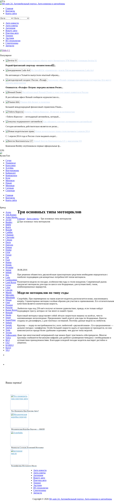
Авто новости (12, 23)
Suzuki (9, 325)
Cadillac (9, 232)
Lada (8, 277)
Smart (8, 317)
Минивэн (10, 180)
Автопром (10, 28)
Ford (8, 260)
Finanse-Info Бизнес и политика (35, 102)
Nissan (9, 300)
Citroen (9, 240)
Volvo (8, 337)
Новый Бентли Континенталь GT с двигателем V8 (58, 141)
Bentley (9, 222)
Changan (9, 235)
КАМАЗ (9, 345)
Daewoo (9, 245)
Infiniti (8, 272)
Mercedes (10, 295)
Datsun (9, 247)
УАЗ (7, 350)
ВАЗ (8, 340)
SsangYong (11, 320)
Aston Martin (11, 217)
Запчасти (10, 45)
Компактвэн (11, 175)
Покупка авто (12, 33)
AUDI (8, 220)
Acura (8, 212)
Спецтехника (12, 43)
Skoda (8, 315)
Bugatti (9, 230)
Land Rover (11, 282)
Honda (9, 265)
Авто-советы (12, 25)
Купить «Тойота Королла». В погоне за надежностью (49, 112)
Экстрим (10, 38)
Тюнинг (9, 35)
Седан (8, 160)
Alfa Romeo (11, 215)
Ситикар (10, 188)
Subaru (9, 322)
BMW (8, 225)
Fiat (7, 257)
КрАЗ (8, 347)
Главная (9, 8)
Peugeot (9, 305)
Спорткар (10, 190)
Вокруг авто (11, 30)
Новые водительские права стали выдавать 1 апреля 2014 (62, 131)
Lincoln (9, 290)
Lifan (8, 287)
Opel (8, 302)
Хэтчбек (9, 168)
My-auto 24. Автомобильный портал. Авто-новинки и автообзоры (80, 499)
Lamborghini (11, 280)
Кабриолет (11, 173)
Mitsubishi (10, 297)
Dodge (9, 250)
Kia (7, 275)
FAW (8, 252)
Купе (8, 178)
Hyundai (9, 267)
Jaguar (8, 270)
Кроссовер (11, 165)
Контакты (10, 11)
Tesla (8, 330)
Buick (8, 227)
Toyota (9, 332)
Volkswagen (11, 335)
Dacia (8, 242)
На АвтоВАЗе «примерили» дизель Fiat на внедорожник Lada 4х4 (62, 70)
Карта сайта (11, 13)
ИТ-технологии (13, 40)
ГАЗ (7, 342)
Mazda (9, 292)
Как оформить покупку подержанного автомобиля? (67, 121)
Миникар (10, 185)
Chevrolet (10, 237)
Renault (9, 312)
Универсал (11, 163)
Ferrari (8, 255)
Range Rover (11, 310)
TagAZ (9, 327)
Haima (8, 262)
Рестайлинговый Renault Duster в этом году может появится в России (55, 92)
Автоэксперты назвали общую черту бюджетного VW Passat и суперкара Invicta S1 (57, 60)
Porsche (9, 307)
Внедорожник (12, 170)
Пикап (9, 183)
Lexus (8, 285)
